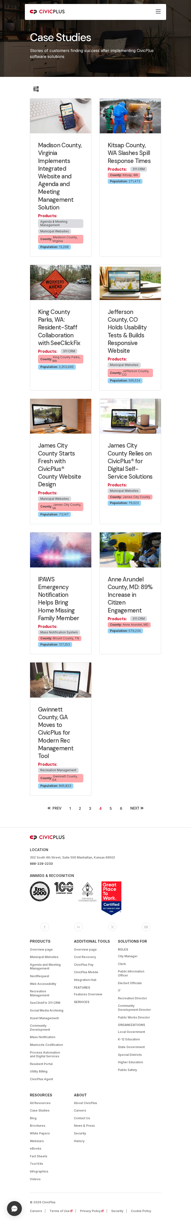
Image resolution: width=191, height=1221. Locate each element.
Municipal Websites (44, 957)
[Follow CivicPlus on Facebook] (45, 927)
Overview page (41, 949)
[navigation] (158, 12)
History (79, 1141)
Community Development (40, 1027)
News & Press (84, 1125)
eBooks (35, 1148)
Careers (80, 1110)
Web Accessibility (43, 984)
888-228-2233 (41, 863)
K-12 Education (129, 1039)
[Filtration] (36, 89)
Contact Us (82, 1118)
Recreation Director (132, 998)
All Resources (40, 1103)
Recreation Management (39, 993)
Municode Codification (46, 1045)
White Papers (40, 1133)
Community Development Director (134, 1008)
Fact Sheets (38, 1156)
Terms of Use (62, 1211)
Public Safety (127, 1070)
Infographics (39, 1171)
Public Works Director (134, 1017)
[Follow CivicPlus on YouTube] (146, 927)
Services (81, 1002)
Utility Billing (39, 1071)
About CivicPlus (85, 1103)
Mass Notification (42, 1037)
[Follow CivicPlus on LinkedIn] (78, 927)
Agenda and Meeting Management (45, 966)
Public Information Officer (131, 973)
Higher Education (130, 1062)
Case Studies (39, 1110)
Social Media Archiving (46, 1010)
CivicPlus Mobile (86, 972)
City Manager (128, 956)
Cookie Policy (141, 1211)
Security (80, 1133)
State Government (131, 1047)
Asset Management (44, 1018)
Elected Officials (130, 983)
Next (135, 808)
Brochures (37, 1125)
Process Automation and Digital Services (45, 1054)
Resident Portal (41, 1064)
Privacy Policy (93, 1211)
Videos (35, 1179)
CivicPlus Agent (41, 1079)
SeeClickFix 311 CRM (45, 1003)
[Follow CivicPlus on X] (112, 927)
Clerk (122, 964)
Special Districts (130, 1055)
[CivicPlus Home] (47, 12)
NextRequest (39, 976)
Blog (33, 1118)
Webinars (37, 1141)
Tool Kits (36, 1164)
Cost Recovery (85, 957)
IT (119, 990)
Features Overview (88, 994)
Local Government (131, 1032)
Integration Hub (85, 980)
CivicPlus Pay (84, 965)
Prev (56, 808)
